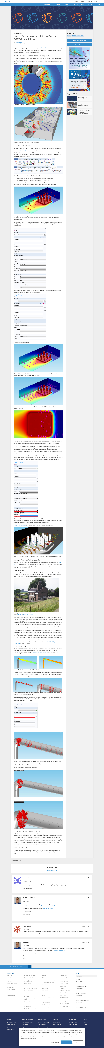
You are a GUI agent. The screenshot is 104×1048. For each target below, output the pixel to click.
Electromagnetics (30, 976)
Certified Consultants (81, 993)
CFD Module (17, 643)
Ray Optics (26, 986)
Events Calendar (57, 1024)
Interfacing (63, 976)
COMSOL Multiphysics (52, 641)
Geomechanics (63, 992)
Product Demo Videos (27, 1022)
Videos (67, 4)
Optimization (45, 1000)
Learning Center (94, 4)
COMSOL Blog (18, 33)
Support (77, 1)
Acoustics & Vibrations (65, 990)
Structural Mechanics (64, 1003)
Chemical (10, 976)
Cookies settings (55, 1042)
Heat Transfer (27, 1001)
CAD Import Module (80, 991)
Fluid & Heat (28, 996)
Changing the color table (20, 525)
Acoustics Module (80, 984)
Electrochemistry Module (82, 1007)
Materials (44, 993)
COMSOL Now (11, 995)
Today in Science (65, 1006)
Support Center (72, 1019)
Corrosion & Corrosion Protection (12, 984)
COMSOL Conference (58, 1027)
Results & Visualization (77, 35)
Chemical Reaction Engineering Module (85, 998)
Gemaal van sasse (26, 613)
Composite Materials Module (82, 1000)
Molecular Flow (27, 1006)
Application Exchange (43, 1027)
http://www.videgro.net (46, 613)
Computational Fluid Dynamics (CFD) (31, 998)
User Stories (25, 1024)
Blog (83, 4)
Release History (11, 1029)
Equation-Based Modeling (48, 982)
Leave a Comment (79, 44)
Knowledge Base (73, 1024)
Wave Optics (27, 993)
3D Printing (78, 979)
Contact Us (86, 1027)
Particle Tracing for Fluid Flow (31, 1008)
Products (47, 4)
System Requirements (12, 1027)
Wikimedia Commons (28, 614)
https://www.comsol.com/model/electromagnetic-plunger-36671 (39, 905)
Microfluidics (27, 1004)
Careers (86, 1022)
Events (75, 4)
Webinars (55, 1019)
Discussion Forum (42, 1024)
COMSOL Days (56, 1022)
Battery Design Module (81, 986)
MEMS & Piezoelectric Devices (65, 998)
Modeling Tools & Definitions (48, 997)
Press (85, 1024)
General (69, 35)
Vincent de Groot (36, 613)
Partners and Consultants (75, 1027)
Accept (66, 1042)
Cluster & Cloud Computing (48, 980)
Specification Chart (11, 1022)
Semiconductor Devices (29, 990)
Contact (83, 1)
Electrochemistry (10, 987)
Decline (77, 1042)
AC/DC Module (79, 981)
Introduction (45, 990)
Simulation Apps (45, 1007)
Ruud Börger (18, 42)
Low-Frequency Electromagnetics (28, 980)
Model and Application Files (29, 1019)
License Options (11, 1024)
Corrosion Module (80, 1005)
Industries (58, 4)
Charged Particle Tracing (30, 977)
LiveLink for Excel (64, 981)
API (43, 977)
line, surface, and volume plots (47, 47)
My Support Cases (73, 1022)
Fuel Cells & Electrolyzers (12, 992)
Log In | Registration (52, 870)
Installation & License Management (47, 987)
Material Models (63, 995)
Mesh (43, 995)
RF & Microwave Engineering (30, 988)
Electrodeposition (11, 989)
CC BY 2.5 (19, 614)
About (85, 1019)
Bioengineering (79, 988)
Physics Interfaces (46, 1002)
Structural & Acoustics (64, 987)
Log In (95, 1)
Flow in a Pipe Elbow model (39, 652)
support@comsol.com (47, 908)
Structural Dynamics (64, 1001)
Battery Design (10, 977)
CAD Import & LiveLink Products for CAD (65, 978)
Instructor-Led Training (43, 1022)
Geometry (44, 984)
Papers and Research (27, 1027)
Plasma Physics (27, 983)
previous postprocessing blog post (22, 150)
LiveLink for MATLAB (64, 983)
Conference (79, 1002)
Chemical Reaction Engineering (11, 980)
